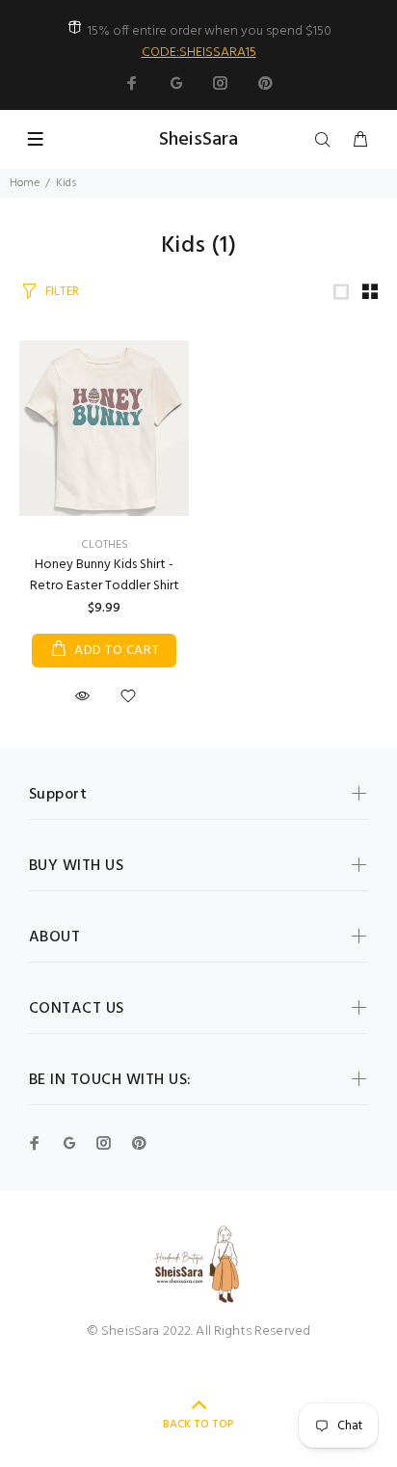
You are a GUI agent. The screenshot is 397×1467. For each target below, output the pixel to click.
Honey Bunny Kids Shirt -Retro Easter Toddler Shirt (104, 575)
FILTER (62, 292)
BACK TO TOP (198, 1424)
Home (25, 183)
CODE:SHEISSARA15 (199, 52)
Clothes (104, 545)
